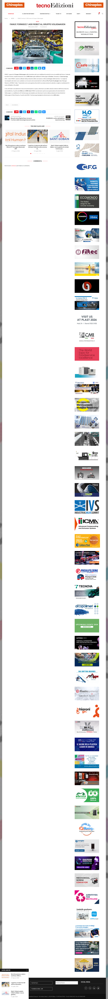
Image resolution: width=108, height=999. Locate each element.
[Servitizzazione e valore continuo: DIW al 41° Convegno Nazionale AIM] (15, 136)
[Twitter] (90, 988)
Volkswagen (15, 104)
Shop (78, 13)
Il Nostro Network (28, 13)
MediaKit (88, 13)
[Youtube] (98, 988)
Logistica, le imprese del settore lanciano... (18, 983)
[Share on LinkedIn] (32, 68)
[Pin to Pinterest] (28, 68)
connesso (13, 165)
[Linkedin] (94, 988)
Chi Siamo (69, 13)
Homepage (11, 13)
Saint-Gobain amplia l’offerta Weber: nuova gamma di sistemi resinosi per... (59, 147)
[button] (7, 141)
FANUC (7, 104)
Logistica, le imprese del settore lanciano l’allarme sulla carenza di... (37, 147)
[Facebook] (86, 988)
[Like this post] (17, 68)
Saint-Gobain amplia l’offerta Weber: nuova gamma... (17, 993)
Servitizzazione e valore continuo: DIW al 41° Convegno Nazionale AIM (15, 147)
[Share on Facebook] (20, 68)
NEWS (12, 18)
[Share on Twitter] (24, 68)
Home (6, 18)
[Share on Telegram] (39, 68)
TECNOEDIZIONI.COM (37, 988)
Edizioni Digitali (45, 13)
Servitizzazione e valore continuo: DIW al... (18, 975)
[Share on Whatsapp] (35, 68)
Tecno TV (58, 13)
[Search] (102, 14)
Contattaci (34, 983)
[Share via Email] (43, 68)
